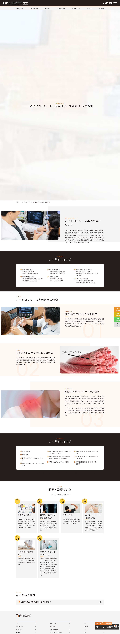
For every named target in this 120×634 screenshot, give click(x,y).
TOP (17, 202)
